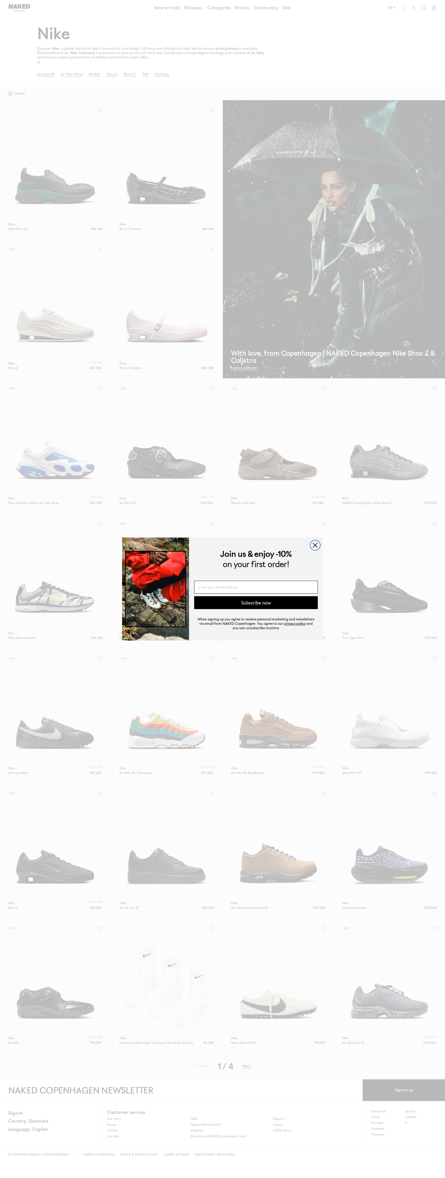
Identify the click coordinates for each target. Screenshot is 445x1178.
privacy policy (295, 623)
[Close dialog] (315, 545)
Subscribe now (256, 602)
